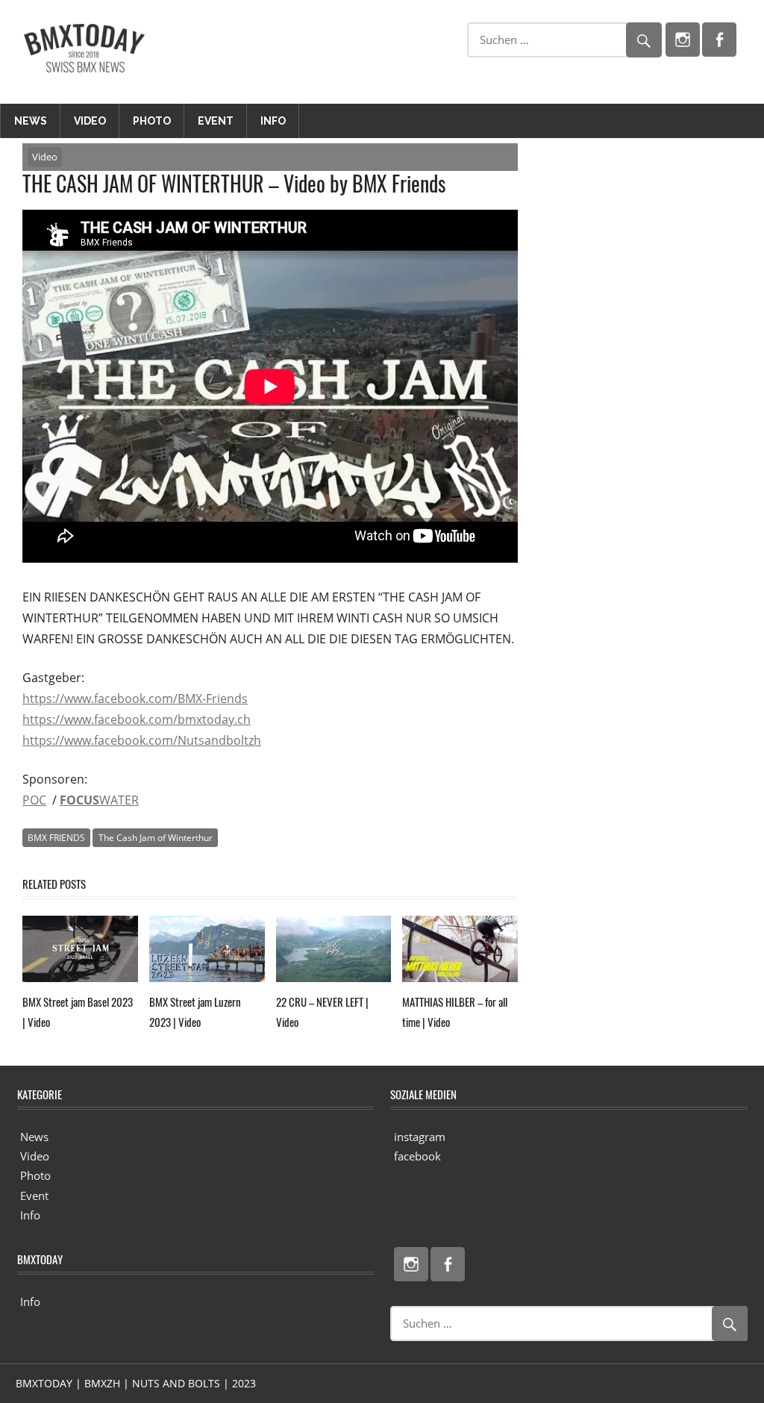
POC (34, 800)
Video (90, 121)
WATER (99, 800)
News (30, 121)
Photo (152, 121)
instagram (419, 1136)
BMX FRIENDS (56, 837)
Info (273, 121)
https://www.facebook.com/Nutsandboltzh (141, 740)
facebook (417, 1156)
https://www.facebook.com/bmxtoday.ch (136, 719)
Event (216, 121)
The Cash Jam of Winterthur (155, 837)
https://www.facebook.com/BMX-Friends (135, 698)
